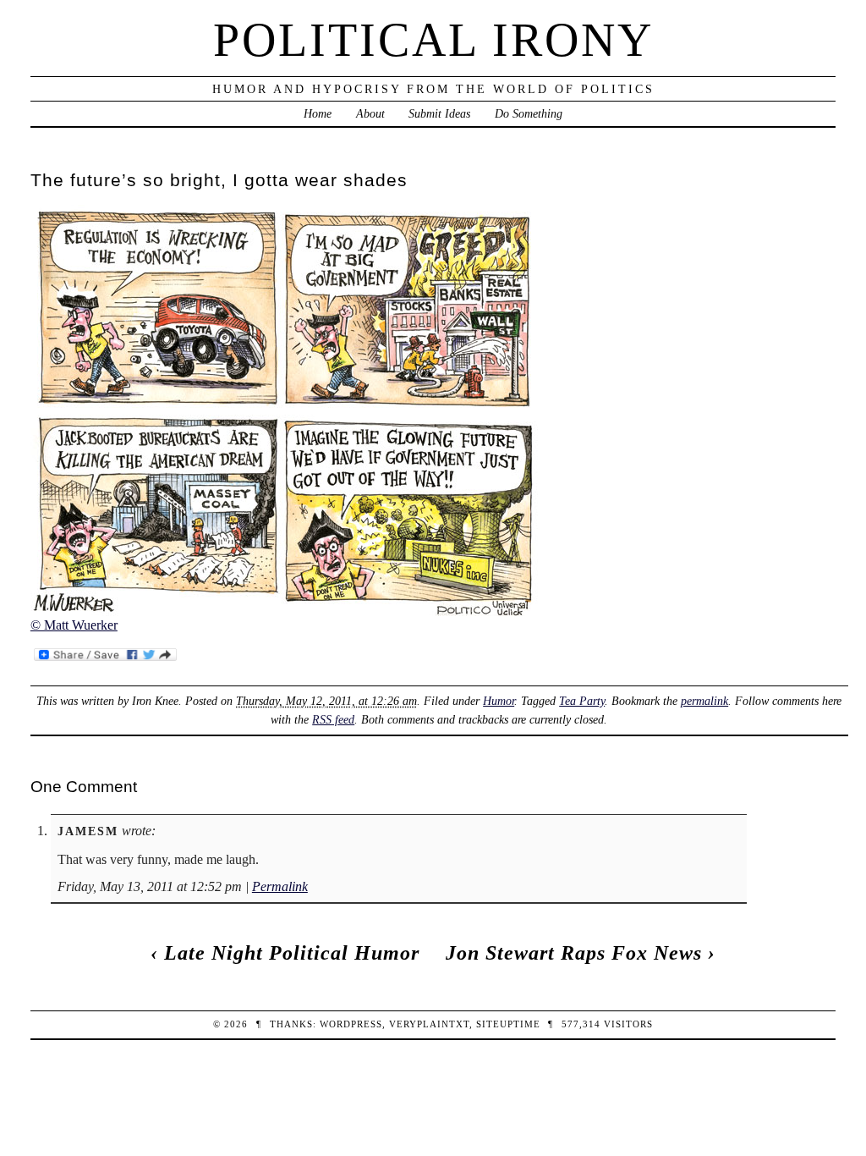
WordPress (351, 1024)
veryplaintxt (429, 1024)
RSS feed (333, 719)
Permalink (280, 886)
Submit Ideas (439, 113)
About (370, 113)
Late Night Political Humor (291, 953)
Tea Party (582, 700)
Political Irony (433, 40)
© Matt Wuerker (74, 625)
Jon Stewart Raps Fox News (574, 953)
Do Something (528, 113)
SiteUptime (508, 1024)
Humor (498, 700)
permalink (704, 700)
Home (318, 113)
